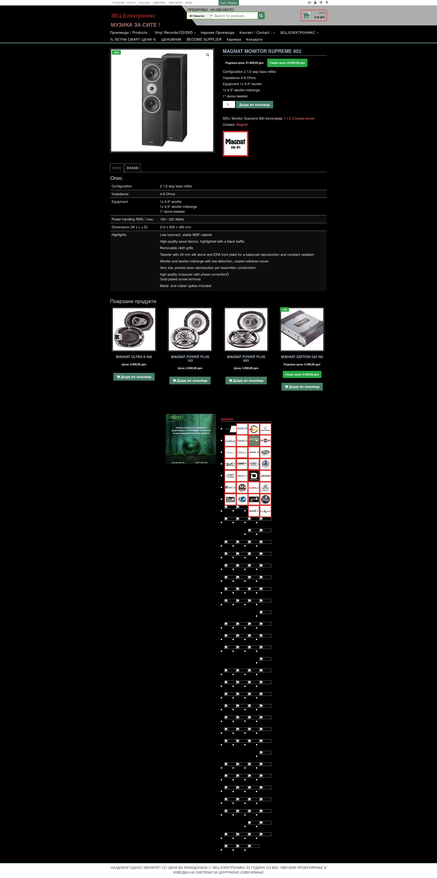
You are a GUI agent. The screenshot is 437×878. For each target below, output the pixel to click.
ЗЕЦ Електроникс (133, 15)
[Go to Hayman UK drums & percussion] (242, 557)
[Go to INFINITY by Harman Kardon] (254, 569)
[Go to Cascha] (242, 463)
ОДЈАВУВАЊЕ (159, 2)
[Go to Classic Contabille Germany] (254, 463)
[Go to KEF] (265, 592)
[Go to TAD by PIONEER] (265, 791)
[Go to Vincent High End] (254, 826)
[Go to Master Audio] (265, 639)
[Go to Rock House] (265, 732)
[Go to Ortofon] (254, 697)
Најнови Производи (217, 32)
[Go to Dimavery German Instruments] (230, 487)
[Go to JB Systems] (254, 580)
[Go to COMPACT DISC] (230, 475)
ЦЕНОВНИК (171, 39)
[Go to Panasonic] (265, 697)
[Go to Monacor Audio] (242, 674)
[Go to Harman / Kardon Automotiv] (265, 545)
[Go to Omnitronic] (230, 697)
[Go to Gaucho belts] (254, 533)
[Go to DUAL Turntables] (230, 498)
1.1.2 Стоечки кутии (298, 118)
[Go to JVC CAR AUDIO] (242, 592)
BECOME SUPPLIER (204, 39)
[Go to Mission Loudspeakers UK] (230, 674)
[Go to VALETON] (265, 814)
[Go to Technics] (265, 803)
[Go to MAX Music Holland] (230, 650)
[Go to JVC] (230, 592)
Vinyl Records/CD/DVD (174, 32)
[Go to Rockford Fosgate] (230, 744)
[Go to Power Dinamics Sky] (242, 721)
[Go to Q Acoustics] (265, 721)
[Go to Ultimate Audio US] (242, 814)
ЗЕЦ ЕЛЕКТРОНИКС (298, 32)
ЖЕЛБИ (188, 2)
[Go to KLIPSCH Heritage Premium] (254, 604)
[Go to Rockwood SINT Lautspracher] (254, 744)
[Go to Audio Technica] (265, 428)
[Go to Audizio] (242, 440)
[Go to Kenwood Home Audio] (230, 604)
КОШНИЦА (144, 2)
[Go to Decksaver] (254, 475)
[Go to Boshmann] (265, 451)
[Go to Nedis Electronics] (242, 685)
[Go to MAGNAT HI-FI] (254, 639)
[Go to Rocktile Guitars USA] (242, 744)
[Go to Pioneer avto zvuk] (254, 709)
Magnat (242, 124)
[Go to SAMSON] (242, 767)
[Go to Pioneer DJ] (265, 709)
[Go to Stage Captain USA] (230, 791)
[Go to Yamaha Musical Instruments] (254, 849)
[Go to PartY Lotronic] (230, 709)
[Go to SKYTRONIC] (265, 779)
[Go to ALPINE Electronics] (242, 428)
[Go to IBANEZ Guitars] (230, 569)
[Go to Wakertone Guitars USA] (242, 838)
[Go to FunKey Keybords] (254, 522)
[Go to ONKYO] (242, 697)
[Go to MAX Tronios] (242, 650)
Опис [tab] (117, 167)
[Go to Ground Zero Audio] (242, 545)
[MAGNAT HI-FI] (235, 143)
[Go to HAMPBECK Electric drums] (254, 545)
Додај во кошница (254, 104)
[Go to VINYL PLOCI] (265, 826)
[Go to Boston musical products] (230, 463)
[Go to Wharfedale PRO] (265, 838)
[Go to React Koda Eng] (242, 732)
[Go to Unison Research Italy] (254, 814)
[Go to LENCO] (230, 627)
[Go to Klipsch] (242, 604)
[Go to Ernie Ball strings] (242, 510)
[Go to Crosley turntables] (242, 475)
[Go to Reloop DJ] (254, 732)
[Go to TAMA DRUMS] (242, 802)
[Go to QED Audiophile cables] (230, 732)
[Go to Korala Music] (265, 604)
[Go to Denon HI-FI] (265, 475)
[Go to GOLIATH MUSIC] (230, 545)
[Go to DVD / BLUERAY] (242, 498)
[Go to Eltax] (230, 510)
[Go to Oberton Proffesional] (254, 685)
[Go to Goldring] (265, 533)
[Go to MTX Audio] (265, 674)
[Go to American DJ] (254, 428)
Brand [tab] (133, 167)
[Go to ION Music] (230, 580)
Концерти (254, 39)
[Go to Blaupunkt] (254, 451)
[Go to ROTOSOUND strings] (265, 744)
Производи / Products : (130, 32)
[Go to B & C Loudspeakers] (265, 440)
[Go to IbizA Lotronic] (242, 569)
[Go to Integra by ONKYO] (265, 569)
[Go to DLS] (242, 487)
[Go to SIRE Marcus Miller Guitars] (254, 779)
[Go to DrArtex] (254, 487)
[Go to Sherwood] (265, 767)
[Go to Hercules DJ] (265, 557)
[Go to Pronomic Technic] (254, 720)
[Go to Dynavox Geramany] (254, 498)
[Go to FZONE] (265, 522)
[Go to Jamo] (242, 580)
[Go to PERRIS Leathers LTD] (242, 709)
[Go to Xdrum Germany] (230, 849)
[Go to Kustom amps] (265, 615)
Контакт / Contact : (256, 32)
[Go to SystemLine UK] (254, 791)
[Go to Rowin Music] (265, 756)
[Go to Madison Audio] (230, 639)
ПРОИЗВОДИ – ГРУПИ (123, 2)
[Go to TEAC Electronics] (254, 803)
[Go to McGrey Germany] (265, 650)
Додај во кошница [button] (136, 376)
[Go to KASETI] (254, 592)
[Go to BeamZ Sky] (230, 451)
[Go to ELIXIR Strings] (265, 498)
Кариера (234, 39)
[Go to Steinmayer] (242, 791)
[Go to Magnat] (242, 639)
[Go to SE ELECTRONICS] (254, 767)
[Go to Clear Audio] (265, 463)
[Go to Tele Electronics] (230, 814)
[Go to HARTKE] (230, 557)
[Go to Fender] (230, 522)
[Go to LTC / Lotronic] (254, 627)
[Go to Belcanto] (242, 451)
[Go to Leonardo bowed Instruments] (242, 627)
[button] (208, 55)
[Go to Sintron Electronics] (242, 779)
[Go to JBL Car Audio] (265, 580)
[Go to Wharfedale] (254, 838)
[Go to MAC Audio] (265, 627)
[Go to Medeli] (265, 662)
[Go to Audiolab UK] (230, 440)
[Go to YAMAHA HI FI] (242, 849)
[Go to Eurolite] (254, 510)
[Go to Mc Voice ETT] (254, 650)
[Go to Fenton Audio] (242, 522)
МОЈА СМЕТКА (175, 2)
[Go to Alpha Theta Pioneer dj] (230, 428)
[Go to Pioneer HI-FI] (230, 721)
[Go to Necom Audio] (230, 685)
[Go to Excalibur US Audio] (265, 510)
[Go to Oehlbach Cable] (265, 685)
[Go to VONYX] (230, 838)
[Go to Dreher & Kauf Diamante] (265, 487)
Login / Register (228, 2)
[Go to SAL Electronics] (230, 767)
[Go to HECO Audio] (254, 557)
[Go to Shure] (230, 779)
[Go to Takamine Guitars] (230, 802)
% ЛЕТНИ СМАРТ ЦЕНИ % (133, 39)
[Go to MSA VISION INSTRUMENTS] (254, 674)
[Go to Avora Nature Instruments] (254, 440)
